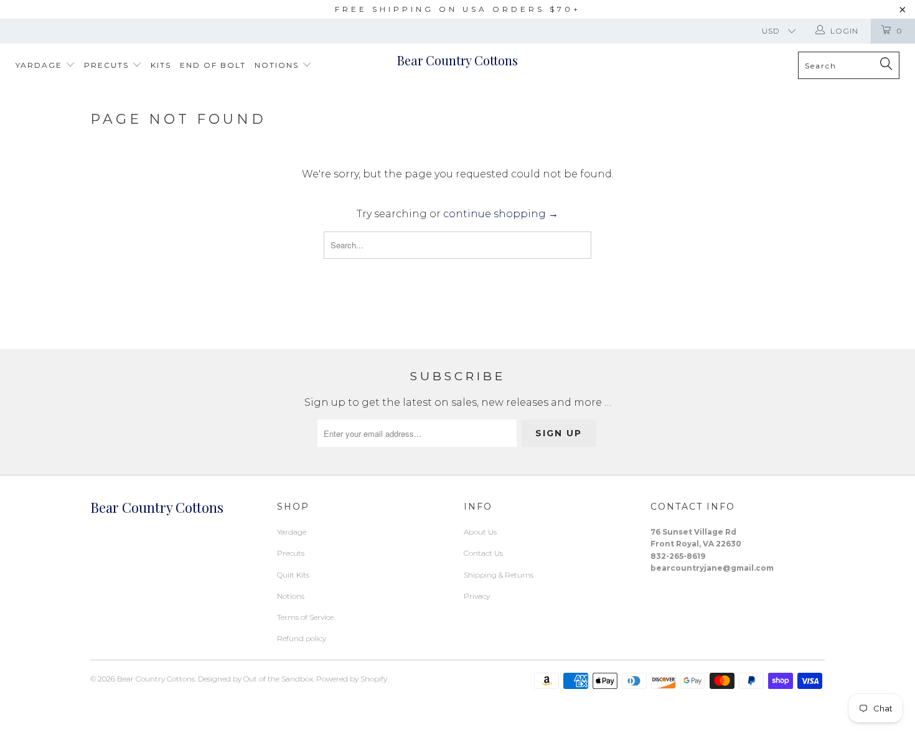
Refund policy (301, 638)
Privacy (477, 596)
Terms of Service (305, 617)
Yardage (40, 65)
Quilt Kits (293, 574)
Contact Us (483, 553)
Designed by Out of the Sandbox (255, 678)
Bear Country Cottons (457, 60)
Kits (161, 65)
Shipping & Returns (498, 574)
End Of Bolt (213, 65)
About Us (480, 531)
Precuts (108, 65)
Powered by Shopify (351, 678)
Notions (278, 65)
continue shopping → (500, 214)
